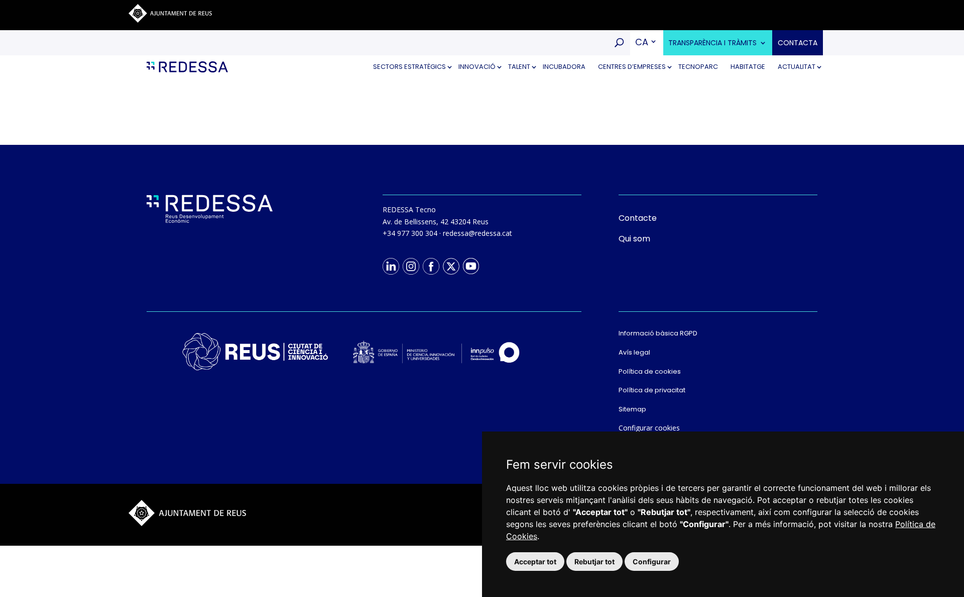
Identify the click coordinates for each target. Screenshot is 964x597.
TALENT (519, 66)
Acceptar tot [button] (535, 561)
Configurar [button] (652, 561)
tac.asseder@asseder (477, 233)
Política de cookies (650, 371)
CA (641, 42)
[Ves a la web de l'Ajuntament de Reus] (170, 20)
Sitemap (632, 409)
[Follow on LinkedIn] (391, 266)
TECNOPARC (698, 66)
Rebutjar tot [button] (594, 561)
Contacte (638, 218)
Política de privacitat (652, 390)
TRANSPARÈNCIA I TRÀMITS (712, 43)
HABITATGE (748, 66)
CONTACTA (797, 43)
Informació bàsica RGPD (658, 333)
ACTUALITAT (796, 66)
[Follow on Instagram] (411, 266)
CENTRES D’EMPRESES (632, 66)
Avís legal (634, 352)
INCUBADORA (564, 66)
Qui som (634, 238)
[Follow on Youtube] (471, 266)
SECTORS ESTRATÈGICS (409, 66)
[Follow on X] (451, 266)
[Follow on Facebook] (431, 266)
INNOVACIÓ (477, 66)
